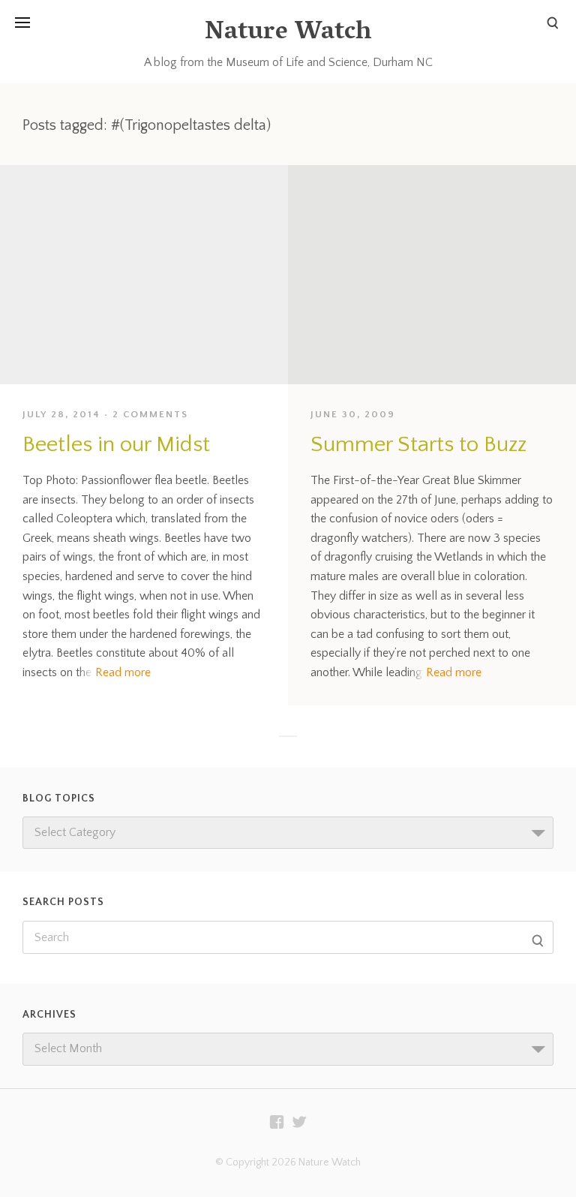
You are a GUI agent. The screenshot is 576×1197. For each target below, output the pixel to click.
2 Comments (150, 414)
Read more (123, 672)
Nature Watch (288, 33)
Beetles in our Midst (116, 444)
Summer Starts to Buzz (418, 444)
